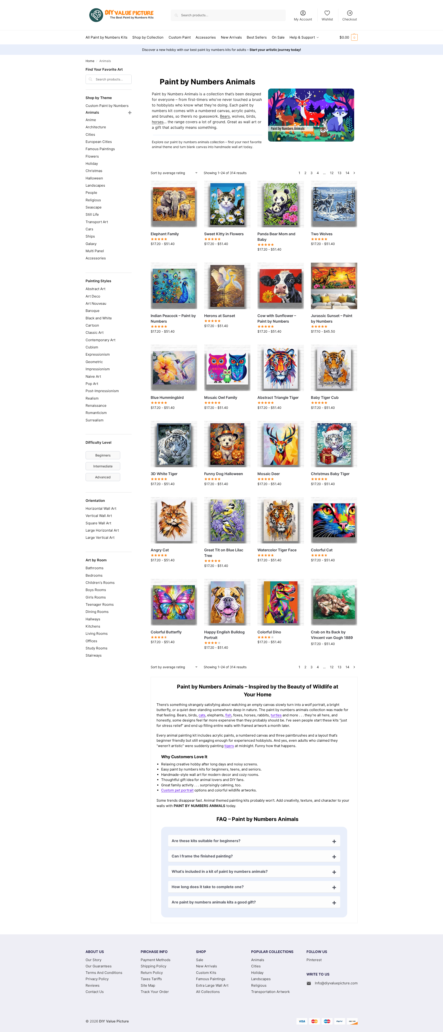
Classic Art (94, 332)
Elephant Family (165, 234)
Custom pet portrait (177, 790)
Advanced (103, 477)
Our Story (93, 960)
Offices (91, 641)
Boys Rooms (96, 590)
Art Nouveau (96, 303)
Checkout (349, 19)
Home (90, 61)
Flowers (92, 156)
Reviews (93, 985)
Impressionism (98, 369)
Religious (93, 200)
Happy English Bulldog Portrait (224, 635)
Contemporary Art (100, 340)
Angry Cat (160, 550)
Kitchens (93, 626)
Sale (199, 960)
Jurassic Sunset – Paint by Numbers (331, 318)
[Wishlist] (190, 187)
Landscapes (95, 185)
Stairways (94, 655)
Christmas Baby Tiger (330, 473)
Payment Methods (155, 960)
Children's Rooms (100, 582)
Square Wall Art (98, 523)
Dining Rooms (97, 611)
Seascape (94, 207)
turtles (276, 715)
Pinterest (314, 960)
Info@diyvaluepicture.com (336, 983)
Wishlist (327, 19)
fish (228, 715)
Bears (225, 116)
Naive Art (93, 376)
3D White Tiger (164, 473)
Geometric (94, 362)
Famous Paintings (100, 149)
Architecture (96, 127)
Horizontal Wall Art (101, 508)
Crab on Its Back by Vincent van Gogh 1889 (332, 635)
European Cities (99, 141)
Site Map (148, 985)
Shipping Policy (153, 966)
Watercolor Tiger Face (276, 550)
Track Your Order (155, 991)
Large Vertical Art (100, 537)
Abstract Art (95, 289)
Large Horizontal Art (102, 530)
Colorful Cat (322, 550)
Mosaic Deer (268, 473)
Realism (92, 398)
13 (339, 173)
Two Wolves (322, 234)
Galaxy (91, 243)
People (91, 192)
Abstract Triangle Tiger (278, 397)
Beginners (102, 455)
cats (202, 715)
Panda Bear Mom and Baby (276, 237)
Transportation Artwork (270, 991)
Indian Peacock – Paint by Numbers (173, 318)
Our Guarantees (99, 966)
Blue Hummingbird (167, 397)
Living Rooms (97, 633)
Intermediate (103, 466)
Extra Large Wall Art (212, 985)
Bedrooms (94, 575)
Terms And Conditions (104, 972)
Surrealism (94, 420)
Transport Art (97, 222)
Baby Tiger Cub (325, 397)
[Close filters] (133, 70)
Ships (90, 236)
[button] (349, 37)
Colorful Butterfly (166, 632)
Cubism (92, 347)
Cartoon (92, 325)
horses (157, 121)
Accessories (96, 258)
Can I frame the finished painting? (202, 856)
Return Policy (152, 972)
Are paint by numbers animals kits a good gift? (214, 902)
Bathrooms (94, 568)
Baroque (93, 310)
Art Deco (93, 296)
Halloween (94, 178)
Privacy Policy (97, 979)
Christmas (94, 171)
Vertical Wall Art (99, 515)
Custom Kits (206, 972)
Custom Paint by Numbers (107, 105)
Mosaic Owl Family (220, 397)
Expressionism (98, 354)
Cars (89, 229)
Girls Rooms (96, 597)
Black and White (99, 318)
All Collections (208, 991)
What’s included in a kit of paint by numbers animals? (220, 871)
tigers (229, 746)
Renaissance (96, 405)
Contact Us (95, 991)
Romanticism (96, 412)
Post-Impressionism (102, 391)
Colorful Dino (269, 632)
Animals (92, 112)
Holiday (92, 163)
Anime (91, 120)
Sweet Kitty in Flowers (224, 234)
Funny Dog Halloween (223, 473)
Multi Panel (95, 251)
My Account (303, 19)
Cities (90, 134)
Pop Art (92, 383)
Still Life (92, 214)
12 (331, 173)
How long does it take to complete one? (208, 886)
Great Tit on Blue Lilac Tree (223, 553)
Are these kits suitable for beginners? (206, 840)
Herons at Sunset (219, 315)
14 (347, 173)
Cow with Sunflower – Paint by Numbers (276, 318)
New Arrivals (206, 966)
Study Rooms (96, 648)
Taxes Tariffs (151, 979)
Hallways (93, 619)
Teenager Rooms (100, 604)
